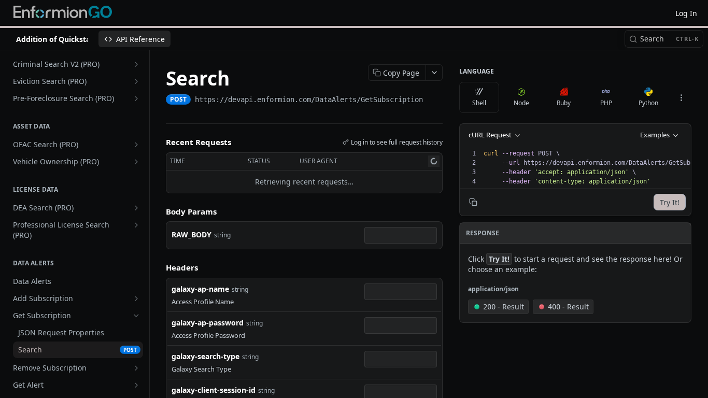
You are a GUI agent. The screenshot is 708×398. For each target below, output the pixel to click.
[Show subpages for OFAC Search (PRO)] (136, 144)
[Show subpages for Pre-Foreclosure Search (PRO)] (136, 98)
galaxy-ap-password (208, 323)
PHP (606, 102)
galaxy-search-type (205, 356)
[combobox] (400, 235)
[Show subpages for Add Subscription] (136, 298)
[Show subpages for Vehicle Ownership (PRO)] (136, 162)
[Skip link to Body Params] (158, 211)
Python (648, 102)
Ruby (564, 102)
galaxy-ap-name (200, 289)
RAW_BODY (191, 234)
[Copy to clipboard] (433, 100)
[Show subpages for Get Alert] (136, 385)
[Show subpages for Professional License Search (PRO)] (136, 225)
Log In (686, 13)
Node (521, 102)
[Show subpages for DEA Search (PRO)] (136, 208)
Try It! (669, 202)
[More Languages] (681, 97)
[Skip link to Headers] (158, 267)
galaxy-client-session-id (214, 390)
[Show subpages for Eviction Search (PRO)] (136, 81)
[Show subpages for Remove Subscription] (136, 368)
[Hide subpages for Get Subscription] (136, 315)
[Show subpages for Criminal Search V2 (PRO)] (136, 64)
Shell (479, 102)
